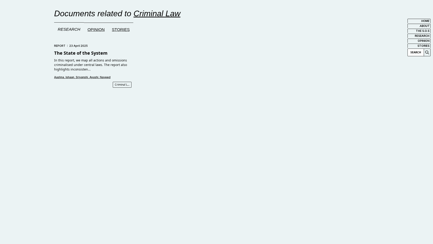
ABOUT (424, 26)
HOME (425, 21)
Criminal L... (122, 85)
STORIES (423, 45)
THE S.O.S (422, 31)
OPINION (423, 40)
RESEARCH (422, 36)
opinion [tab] (96, 29)
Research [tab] (69, 29)
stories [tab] (121, 29)
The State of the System (81, 53)
